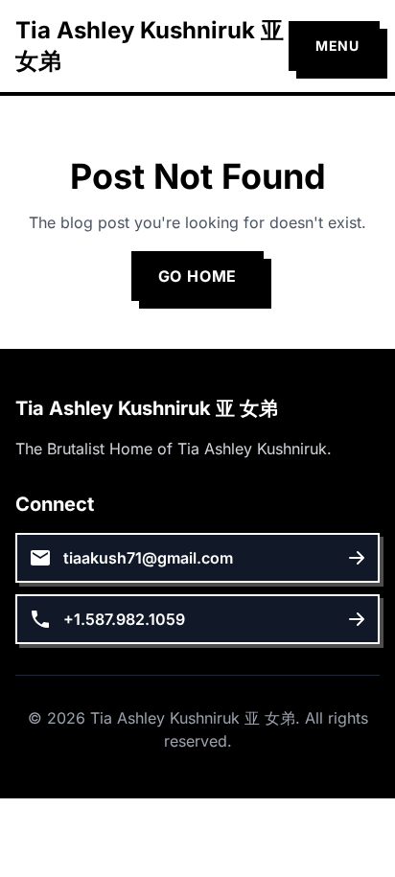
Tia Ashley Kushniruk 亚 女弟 (149, 45)
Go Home (198, 276)
